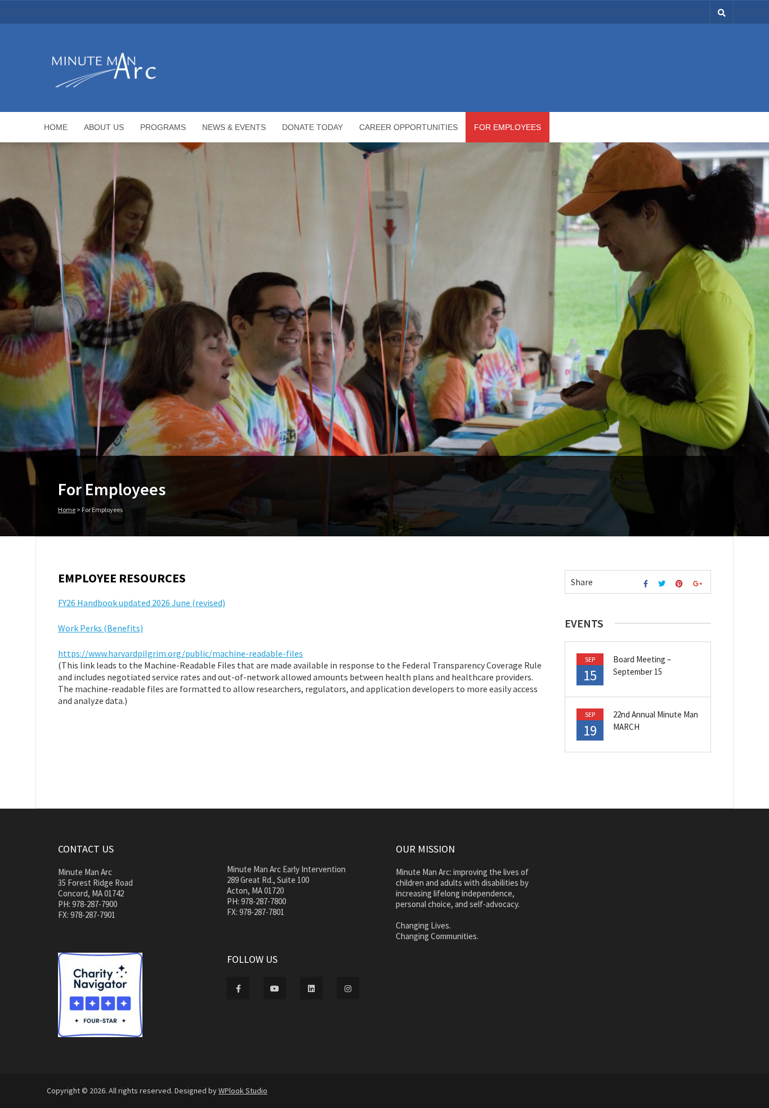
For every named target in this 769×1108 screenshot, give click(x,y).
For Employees (507, 127)
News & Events (234, 127)
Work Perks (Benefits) (100, 628)
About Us (104, 127)
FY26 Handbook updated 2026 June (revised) (141, 602)
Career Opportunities (408, 127)
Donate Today (312, 127)
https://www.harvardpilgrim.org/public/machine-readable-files (180, 653)
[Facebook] (647, 584)
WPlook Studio (242, 1090)
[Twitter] (663, 584)
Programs (163, 127)
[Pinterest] (681, 584)
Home (56, 127)
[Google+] (699, 584)
